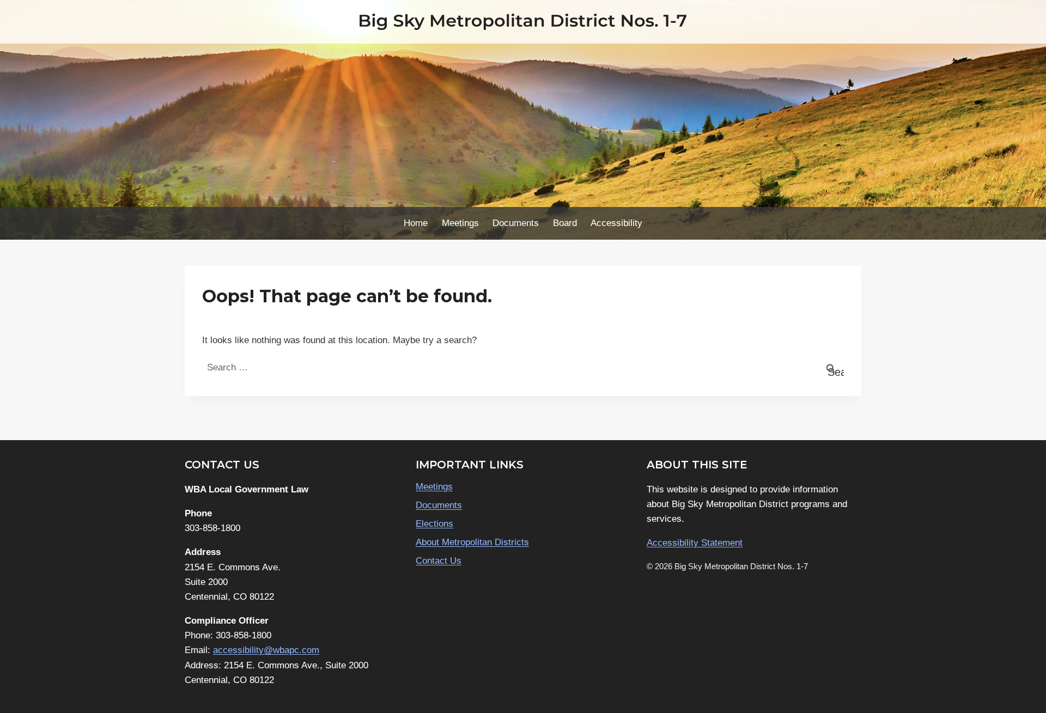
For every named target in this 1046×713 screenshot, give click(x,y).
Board (565, 223)
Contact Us (438, 561)
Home (416, 223)
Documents (515, 223)
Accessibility (616, 223)
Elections (434, 524)
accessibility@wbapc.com (266, 650)
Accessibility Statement (695, 543)
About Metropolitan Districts (472, 542)
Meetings (460, 223)
